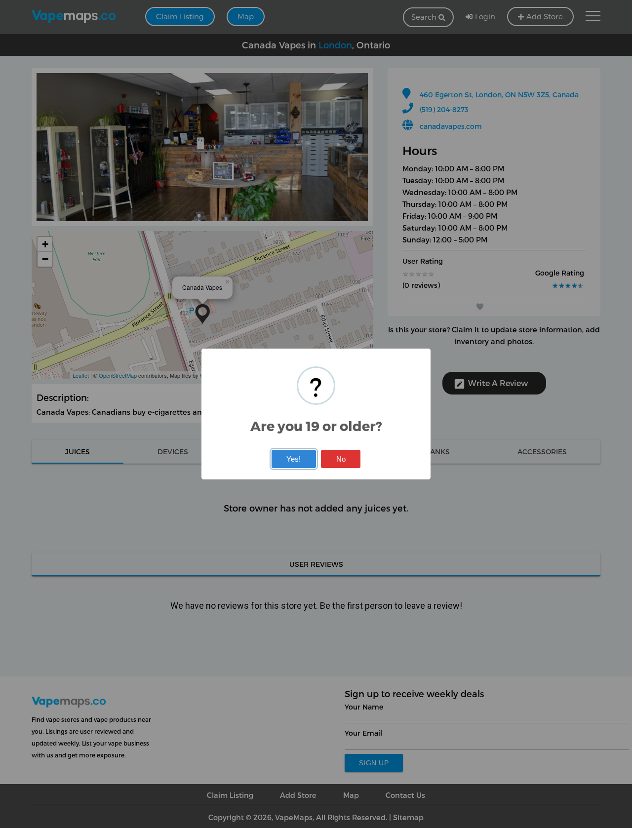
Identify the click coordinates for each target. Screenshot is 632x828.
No (341, 459)
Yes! (293, 459)
